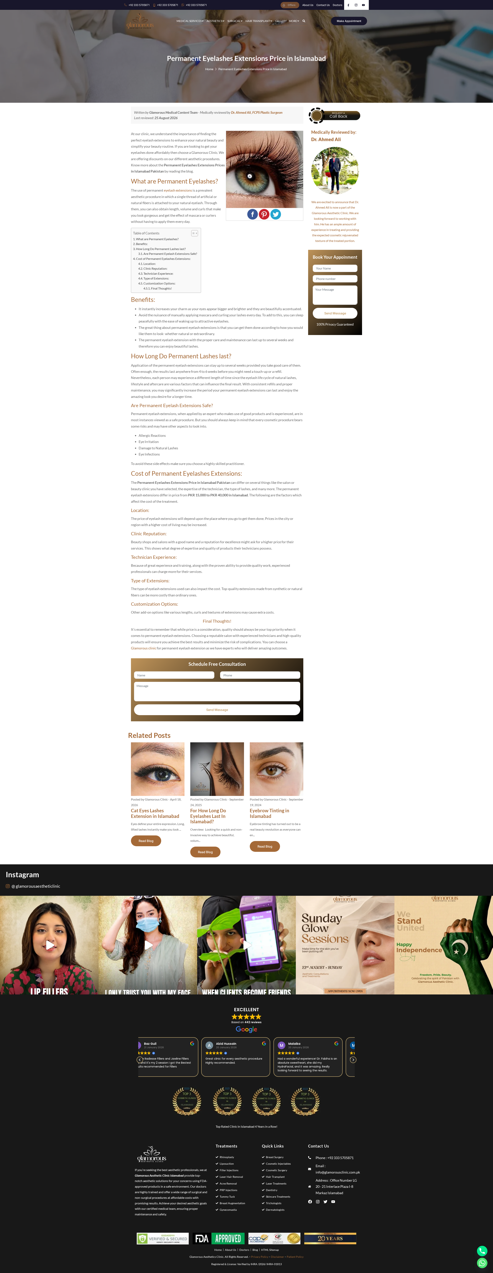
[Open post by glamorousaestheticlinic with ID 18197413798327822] (148, 945)
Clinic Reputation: (155, 268)
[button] (353, 1060)
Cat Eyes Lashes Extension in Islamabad (155, 813)
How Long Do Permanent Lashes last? (161, 249)
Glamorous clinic (143, 648)
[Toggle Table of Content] (192, 233)
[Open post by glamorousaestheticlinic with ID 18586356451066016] (49, 945)
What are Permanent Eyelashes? (157, 239)
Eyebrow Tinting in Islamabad (269, 813)
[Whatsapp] (482, 1263)
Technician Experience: (158, 273)
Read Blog (146, 841)
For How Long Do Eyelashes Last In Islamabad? (208, 816)
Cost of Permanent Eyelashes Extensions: (163, 258)
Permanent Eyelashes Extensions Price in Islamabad (252, 69)
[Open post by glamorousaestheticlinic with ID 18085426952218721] (246, 945)
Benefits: (142, 244)
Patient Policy (295, 1256)
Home (209, 69)
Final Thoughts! (161, 288)
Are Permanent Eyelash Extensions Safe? (170, 253)
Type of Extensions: (156, 278)
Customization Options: (159, 283)
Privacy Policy (259, 1256)
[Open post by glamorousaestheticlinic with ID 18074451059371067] (443, 945)
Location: (149, 263)
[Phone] (482, 1251)
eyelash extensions (178, 190)
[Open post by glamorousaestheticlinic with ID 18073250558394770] (345, 945)
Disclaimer (277, 1256)
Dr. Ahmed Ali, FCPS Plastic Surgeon (257, 112)
